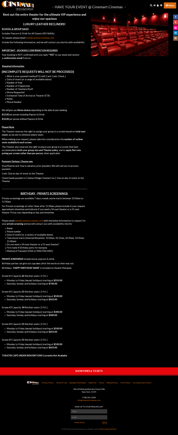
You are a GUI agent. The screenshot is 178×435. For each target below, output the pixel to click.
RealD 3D (93, 382)
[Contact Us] (175, 22)
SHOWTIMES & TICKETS (89, 370)
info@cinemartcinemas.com (89, 400)
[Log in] (155, 5)
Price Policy (125, 382)
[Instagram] (175, 38)
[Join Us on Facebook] (175, 17)
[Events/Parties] (175, 27)
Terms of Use (61, 382)
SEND (104, 422)
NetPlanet (112, 429)
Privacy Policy (48, 382)
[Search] (151, 5)
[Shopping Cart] (161, 5)
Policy (101, 382)
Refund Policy (112, 382)
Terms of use (79, 422)
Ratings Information (78, 382)
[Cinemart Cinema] (18, 5)
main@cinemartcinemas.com (40, 37)
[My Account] (158, 5)
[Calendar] (175, 33)
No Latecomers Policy (142, 382)
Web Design (104, 429)
